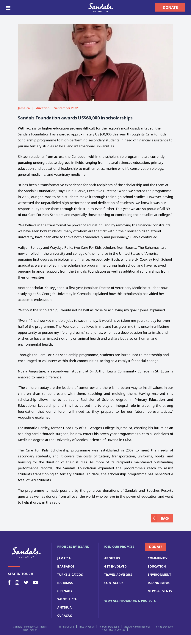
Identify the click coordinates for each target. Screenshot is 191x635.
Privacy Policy (86, 626)
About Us (112, 558)
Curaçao (64, 616)
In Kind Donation (164, 626)
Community (158, 558)
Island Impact (160, 583)
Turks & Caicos (70, 575)
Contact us (113, 583)
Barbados (65, 566)
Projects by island (73, 547)
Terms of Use (66, 626)
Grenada (65, 591)
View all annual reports (137, 626)
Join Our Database (109, 626)
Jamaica (64, 558)
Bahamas (65, 583)
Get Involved (115, 566)
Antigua (64, 607)
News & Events (160, 591)
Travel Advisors (118, 575)
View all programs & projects (130, 601)
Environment (159, 575)
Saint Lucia (67, 599)
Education (157, 566)
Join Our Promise (119, 547)
